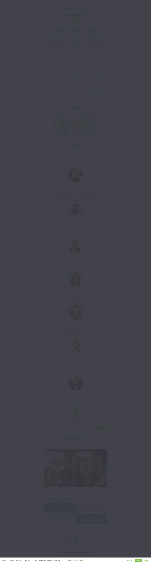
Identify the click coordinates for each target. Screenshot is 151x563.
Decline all (146, 560)
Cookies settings (130, 560)
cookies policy (84, 560)
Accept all (138, 560)
